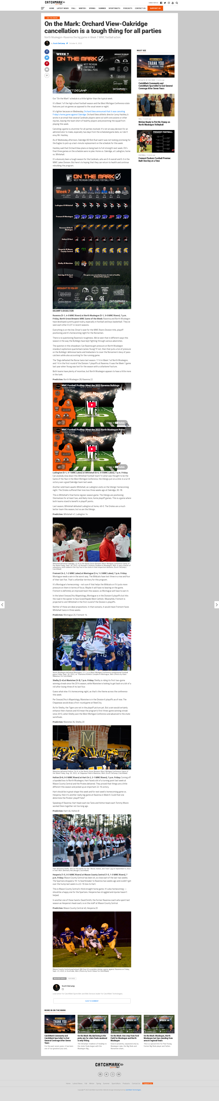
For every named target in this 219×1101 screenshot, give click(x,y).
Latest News (63, 8)
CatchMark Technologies (133, 1090)
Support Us (155, 8)
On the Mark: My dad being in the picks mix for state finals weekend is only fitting (92, 1038)
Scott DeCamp (59, 43)
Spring (92, 8)
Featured (71, 978)
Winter (82, 8)
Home (51, 8)
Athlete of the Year (147, 80)
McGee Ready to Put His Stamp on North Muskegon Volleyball (154, 123)
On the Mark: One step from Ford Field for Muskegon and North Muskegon (125, 1038)
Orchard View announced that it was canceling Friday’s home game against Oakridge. (89, 113)
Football (142, 155)
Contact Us (140, 8)
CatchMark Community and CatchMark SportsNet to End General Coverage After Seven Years (156, 86)
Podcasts (127, 8)
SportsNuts (114, 8)
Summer (102, 8)
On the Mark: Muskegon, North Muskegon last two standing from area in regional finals (158, 1038)
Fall (73, 8)
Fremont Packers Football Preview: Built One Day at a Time (155, 159)
